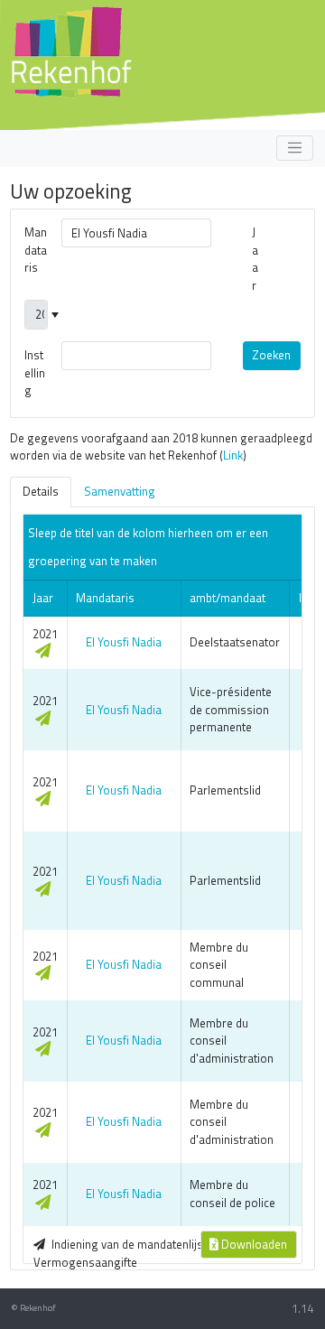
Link (233, 455)
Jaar (255, 258)
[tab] (40, 492)
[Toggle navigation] (294, 148)
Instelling (34, 372)
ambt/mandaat (227, 598)
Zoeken (271, 355)
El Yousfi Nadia (124, 642)
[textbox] (136, 232)
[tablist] (162, 492)
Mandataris (35, 249)
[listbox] (36, 315)
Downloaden (252, 1244)
